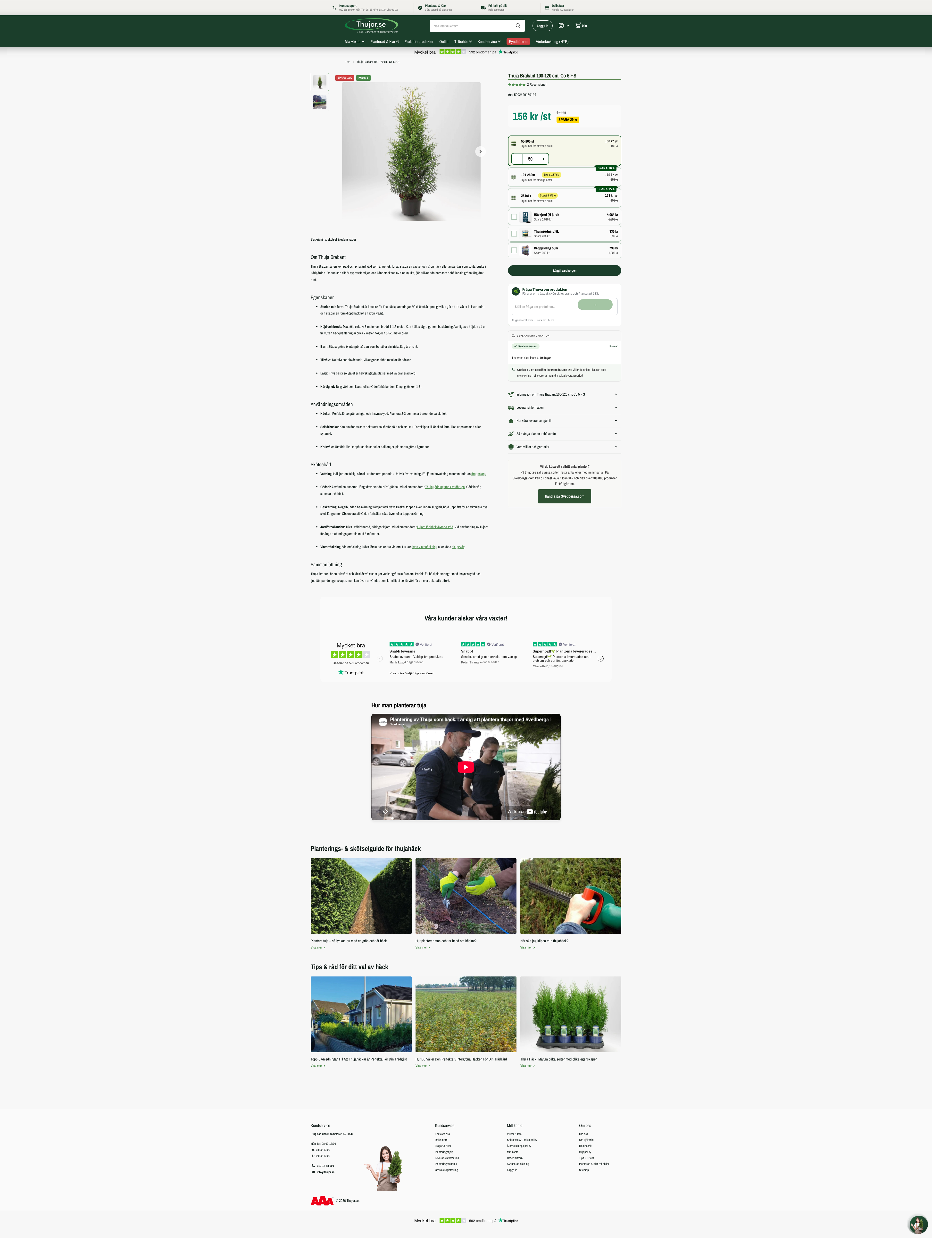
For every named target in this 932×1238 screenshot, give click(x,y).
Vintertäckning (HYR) (552, 41)
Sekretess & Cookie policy (522, 1140)
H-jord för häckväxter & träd (435, 527)
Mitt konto (514, 1125)
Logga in (542, 26)
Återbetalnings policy (519, 1146)
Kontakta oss (442, 1134)
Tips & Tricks (586, 1158)
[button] (480, 151)
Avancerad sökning (518, 1164)
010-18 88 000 (325, 1166)
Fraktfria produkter (419, 41)
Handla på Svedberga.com (564, 496)
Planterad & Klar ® (384, 41)
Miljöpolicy (585, 1152)
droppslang (478, 473)
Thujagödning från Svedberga (445, 486)
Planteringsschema (446, 1164)
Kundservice (487, 41)
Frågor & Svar (443, 1146)
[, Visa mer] (563, 25)
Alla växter (353, 41)
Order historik (515, 1158)
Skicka (518, 26)
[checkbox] (564, 217)
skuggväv (458, 546)
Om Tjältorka (586, 1140)
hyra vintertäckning (424, 546)
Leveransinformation (447, 1158)
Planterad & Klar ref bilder (594, 1164)
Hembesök (585, 1146)
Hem (347, 62)
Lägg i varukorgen (564, 270)
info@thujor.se (325, 1172)
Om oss (585, 1125)
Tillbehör (461, 41)
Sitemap (584, 1170)
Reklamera (441, 1140)
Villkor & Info (514, 1134)
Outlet (444, 41)
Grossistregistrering (446, 1170)
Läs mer (613, 346)
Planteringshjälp (444, 1152)
